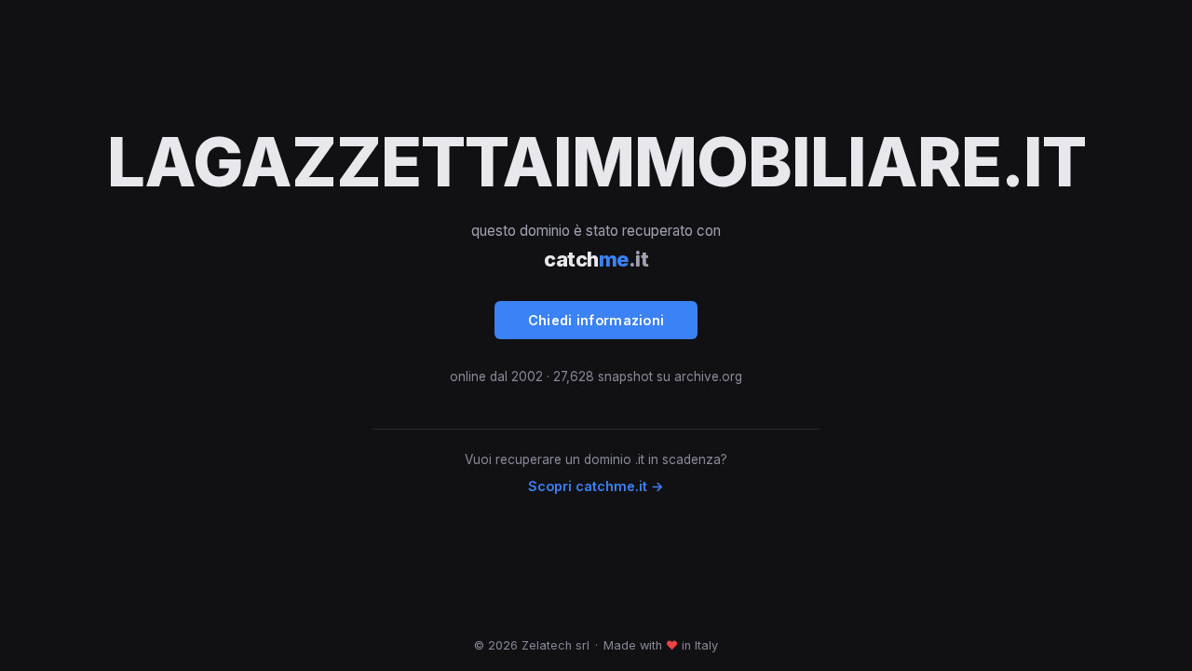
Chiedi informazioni (596, 320)
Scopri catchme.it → (596, 486)
